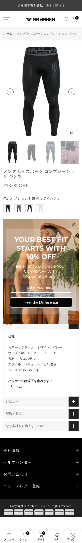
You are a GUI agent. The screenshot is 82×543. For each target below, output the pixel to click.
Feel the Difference (41, 302)
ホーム (7, 33)
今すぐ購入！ (55, 5)
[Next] (71, 91)
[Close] (73, 224)
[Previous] (10, 91)
